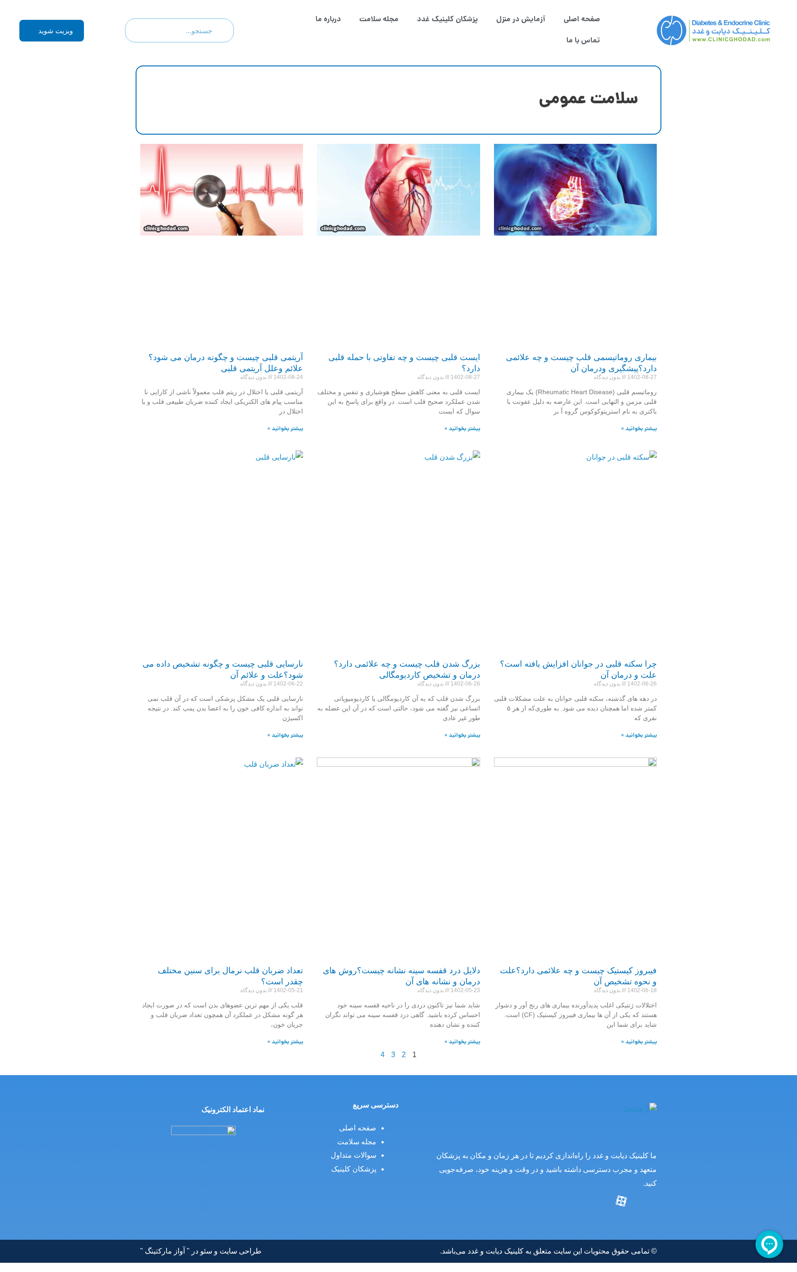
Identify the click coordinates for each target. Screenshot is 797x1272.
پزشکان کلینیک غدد (447, 19)
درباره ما (328, 19)
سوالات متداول (353, 1155)
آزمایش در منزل (520, 19)
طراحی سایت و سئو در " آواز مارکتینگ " (201, 1251)
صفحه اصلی (582, 19)
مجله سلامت (378, 19)
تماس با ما (583, 41)
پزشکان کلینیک (353, 1169)
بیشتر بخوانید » (639, 429)
